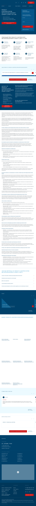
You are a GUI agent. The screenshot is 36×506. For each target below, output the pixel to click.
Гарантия (15, 492)
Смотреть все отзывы (30, 410)
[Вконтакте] (25, 2)
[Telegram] (21, 2)
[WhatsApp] (23, 2)
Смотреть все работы (30, 79)
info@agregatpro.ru (6, 446)
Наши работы (15, 489)
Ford (3, 76)
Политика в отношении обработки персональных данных (8, 499)
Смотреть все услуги (30, 431)
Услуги (3, 485)
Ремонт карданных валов (6, 487)
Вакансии (15, 493)
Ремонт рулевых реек (6, 489)
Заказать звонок (31, 2)
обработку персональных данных (26, 29)
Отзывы (14, 490)
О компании (15, 485)
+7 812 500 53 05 (5, 445)
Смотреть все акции (31, 311)
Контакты (27, 485)
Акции (14, 487)
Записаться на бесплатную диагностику (9, 23)
